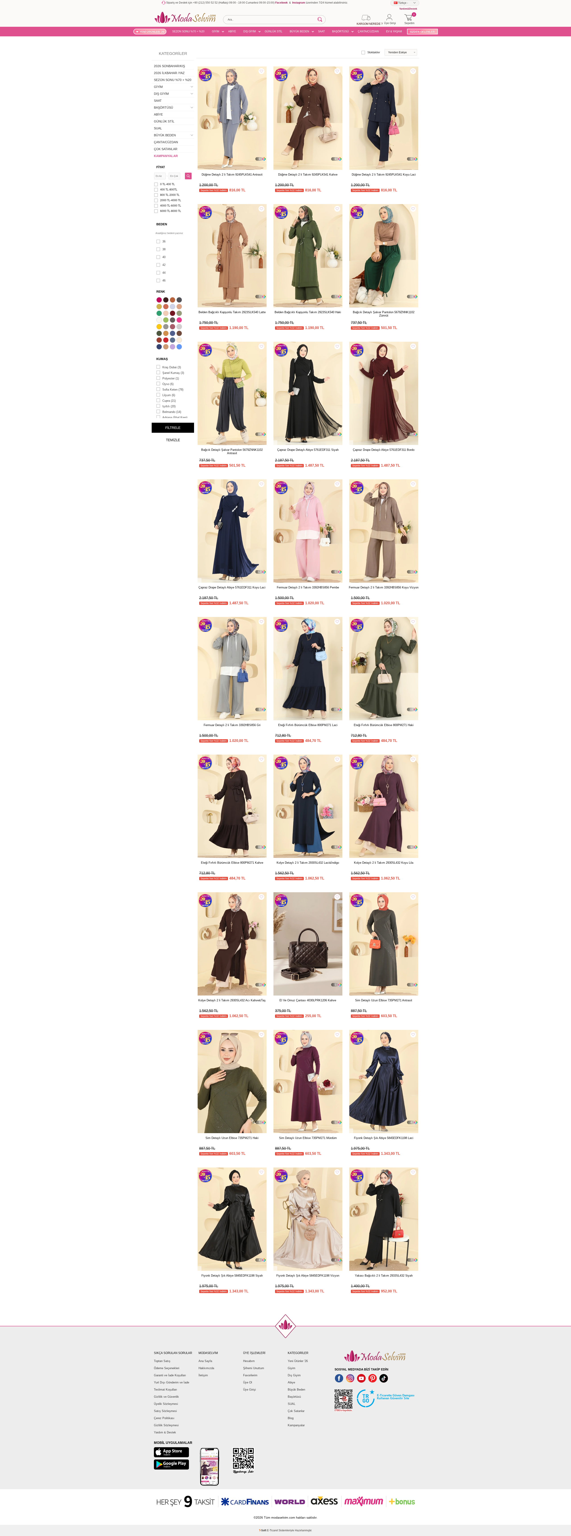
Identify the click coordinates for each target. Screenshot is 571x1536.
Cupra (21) (169, 400)
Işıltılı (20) (169, 406)
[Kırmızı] (166, 340)
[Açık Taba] (173, 300)
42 (164, 265)
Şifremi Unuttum (253, 1368)
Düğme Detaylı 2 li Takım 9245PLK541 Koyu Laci (384, 174)
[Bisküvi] (166, 314)
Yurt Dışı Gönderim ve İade (171, 1382)
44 (164, 272)
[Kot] (173, 340)
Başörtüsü (294, 1396)
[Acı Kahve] (166, 300)
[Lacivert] (159, 347)
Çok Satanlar (296, 1411)
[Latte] (166, 347)
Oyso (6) (168, 384)
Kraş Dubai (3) (171, 367)
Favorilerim (250, 1375)
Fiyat (160, 167)
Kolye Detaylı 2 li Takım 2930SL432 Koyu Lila (383, 862)
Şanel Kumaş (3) (173, 373)
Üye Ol (247, 1382)
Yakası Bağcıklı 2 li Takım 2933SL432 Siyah (384, 1275)
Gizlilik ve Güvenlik (166, 1396)
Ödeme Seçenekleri (166, 1368)
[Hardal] (166, 334)
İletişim (203, 1375)
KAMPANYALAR (166, 156)
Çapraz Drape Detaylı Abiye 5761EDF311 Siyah (308, 449)
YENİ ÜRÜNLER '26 (152, 31)
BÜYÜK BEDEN (299, 31)
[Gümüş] (179, 327)
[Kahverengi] (179, 334)
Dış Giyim (294, 1375)
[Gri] (166, 327)
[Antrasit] (179, 300)
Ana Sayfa (205, 1361)
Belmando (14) (171, 412)
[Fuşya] (179, 320)
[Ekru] (159, 320)
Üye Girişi (249, 1389)
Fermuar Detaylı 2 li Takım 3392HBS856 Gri (232, 725)
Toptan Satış (162, 1361)
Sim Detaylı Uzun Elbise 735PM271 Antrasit (383, 1000)
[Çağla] (179, 314)
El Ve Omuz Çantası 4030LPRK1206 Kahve (307, 1000)
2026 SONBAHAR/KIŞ (169, 66)
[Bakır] (166, 307)
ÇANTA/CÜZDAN (368, 31)
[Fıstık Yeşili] (166, 320)
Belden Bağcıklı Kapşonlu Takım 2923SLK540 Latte (232, 312)
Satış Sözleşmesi (165, 1411)
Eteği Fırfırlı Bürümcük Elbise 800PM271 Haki (384, 725)
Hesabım (249, 1361)
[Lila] (173, 347)
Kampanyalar (296, 1425)
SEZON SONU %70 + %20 (188, 31)
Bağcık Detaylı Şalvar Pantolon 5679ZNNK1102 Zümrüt (383, 314)
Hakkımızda (206, 1368)
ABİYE (232, 31)
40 (164, 257)
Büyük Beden (296, 1389)
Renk (160, 291)
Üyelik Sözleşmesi (166, 1404)
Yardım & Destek (165, 1432)
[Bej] (179, 307)
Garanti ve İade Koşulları (170, 1375)
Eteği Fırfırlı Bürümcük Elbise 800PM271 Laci (307, 725)
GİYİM (215, 31)
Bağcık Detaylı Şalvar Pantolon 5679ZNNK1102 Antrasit (232, 451)
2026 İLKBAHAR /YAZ (169, 73)
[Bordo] (173, 314)
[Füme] (173, 320)
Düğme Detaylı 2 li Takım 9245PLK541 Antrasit (232, 174)
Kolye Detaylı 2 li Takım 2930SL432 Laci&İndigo (308, 862)
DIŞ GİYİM (249, 31)
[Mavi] (179, 347)
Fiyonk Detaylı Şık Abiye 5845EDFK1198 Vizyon (307, 1275)
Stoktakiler (373, 52)
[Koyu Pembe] (159, 300)
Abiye (291, 1382)
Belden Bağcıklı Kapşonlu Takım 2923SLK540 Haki (308, 312)
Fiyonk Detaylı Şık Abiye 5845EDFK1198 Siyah (232, 1275)
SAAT (321, 31)
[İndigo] (173, 334)
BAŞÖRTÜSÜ (340, 31)
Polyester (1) (170, 378)
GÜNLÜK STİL (273, 31)
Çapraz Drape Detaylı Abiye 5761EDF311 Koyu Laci (232, 587)
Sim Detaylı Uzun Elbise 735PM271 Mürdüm (308, 1138)
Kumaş (162, 359)
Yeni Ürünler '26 (298, 1361)
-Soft (263, 1530)
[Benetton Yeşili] (159, 314)
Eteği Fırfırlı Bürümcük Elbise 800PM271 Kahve (232, 862)
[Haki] (159, 334)
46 (164, 280)
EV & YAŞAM (394, 31)
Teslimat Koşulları (165, 1389)
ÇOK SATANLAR (165, 149)
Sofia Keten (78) (172, 389)
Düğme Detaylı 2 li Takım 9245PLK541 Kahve (307, 174)
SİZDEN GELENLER (422, 31)
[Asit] (159, 307)
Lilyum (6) (168, 395)
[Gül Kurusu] (173, 327)
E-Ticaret (272, 1530)
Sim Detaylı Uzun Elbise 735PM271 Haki (232, 1138)
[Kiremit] (159, 340)
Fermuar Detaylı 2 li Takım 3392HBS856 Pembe (308, 587)
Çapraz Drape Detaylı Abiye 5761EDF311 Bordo (383, 449)
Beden (161, 224)
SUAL (158, 128)
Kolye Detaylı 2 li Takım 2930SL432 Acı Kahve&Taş (232, 1000)
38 (164, 249)
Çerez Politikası (164, 1418)
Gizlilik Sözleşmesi (166, 1425)
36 (164, 241)
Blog (291, 1418)
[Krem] (179, 340)
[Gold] (159, 327)
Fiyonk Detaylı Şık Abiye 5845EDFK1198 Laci (383, 1138)
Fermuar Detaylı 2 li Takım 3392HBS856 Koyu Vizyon (383, 587)
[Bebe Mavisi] (173, 307)
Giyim (291, 1368)
